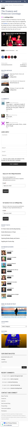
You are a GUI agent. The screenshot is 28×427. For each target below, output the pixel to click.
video (17, 50)
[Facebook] (2, 57)
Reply (7, 110)
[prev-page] (2, 95)
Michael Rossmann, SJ (14, 82)
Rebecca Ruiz (10, 275)
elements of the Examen (9, 50)
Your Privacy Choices (11, 423)
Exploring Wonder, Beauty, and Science (10, 238)
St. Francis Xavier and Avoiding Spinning (10, 229)
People (3, 92)
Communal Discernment (6, 64)
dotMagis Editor (9, 17)
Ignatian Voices (4, 78)
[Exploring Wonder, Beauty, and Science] (5, 76)
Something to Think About (4, 85)
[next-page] (4, 95)
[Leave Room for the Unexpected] (5, 83)
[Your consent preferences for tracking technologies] (2, 424)
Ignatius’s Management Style (17, 376)
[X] (5, 57)
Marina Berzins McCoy (12, 269)
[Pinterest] (9, 57)
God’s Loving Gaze (14, 379)
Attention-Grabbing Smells (16, 388)
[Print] (12, 57)
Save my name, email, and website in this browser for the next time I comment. (12, 159)
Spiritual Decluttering (12, 382)
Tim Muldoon (10, 288)
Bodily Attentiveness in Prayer (8, 232)
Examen (10, 5)
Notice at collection (7, 425)
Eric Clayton (10, 251)
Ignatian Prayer (14, 338)
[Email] (15, 57)
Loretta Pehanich (11, 263)
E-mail (4, 183)
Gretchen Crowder (11, 257)
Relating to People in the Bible (17, 88)
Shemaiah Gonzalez (12, 282)
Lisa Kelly (14, 341)
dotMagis (6, 5)
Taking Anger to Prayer (14, 340)
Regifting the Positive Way (7, 241)
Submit (5, 191)
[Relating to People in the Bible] (5, 90)
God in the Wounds (5, 235)
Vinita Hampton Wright (13, 294)
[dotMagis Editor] (2, 17)
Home (2, 5)
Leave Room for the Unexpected (17, 81)
